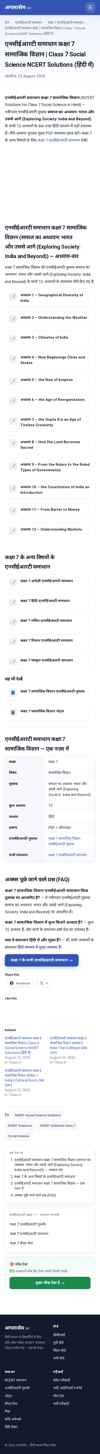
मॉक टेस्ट (58, 1396)
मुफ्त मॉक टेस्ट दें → (50, 1283)
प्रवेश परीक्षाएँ (61, 1380)
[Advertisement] (50, 179)
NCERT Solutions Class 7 (57, 1125)
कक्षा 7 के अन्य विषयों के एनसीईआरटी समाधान (44, 1177)
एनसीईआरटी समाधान (28, 22)
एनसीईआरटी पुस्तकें (17, 1388)
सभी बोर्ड (58, 1358)
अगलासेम (18, 7)
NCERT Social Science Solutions (38, 1115)
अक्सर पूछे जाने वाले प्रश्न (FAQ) (35, 1195)
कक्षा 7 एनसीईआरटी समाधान (66, 22)
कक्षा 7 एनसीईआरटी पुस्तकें (28, 1224)
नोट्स (8, 1396)
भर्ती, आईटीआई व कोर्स (67, 1388)
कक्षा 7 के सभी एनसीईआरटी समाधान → (42, 960)
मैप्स (7, 1411)
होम (7, 22)
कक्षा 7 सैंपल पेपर (21, 1243)
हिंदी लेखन (11, 1427)
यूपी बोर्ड (58, 1343)
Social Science (18, 1136)
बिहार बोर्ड (59, 1350)
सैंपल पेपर (11, 1404)
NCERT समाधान (15, 1380)
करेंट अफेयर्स (13, 1419)
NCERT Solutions (20, 1125)
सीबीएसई (59, 1335)
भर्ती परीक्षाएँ (61, 1404)
